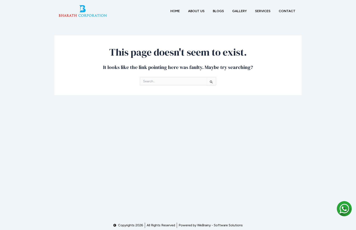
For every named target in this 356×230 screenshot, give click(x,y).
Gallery (239, 11)
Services (263, 11)
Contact (287, 11)
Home (175, 11)
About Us (196, 11)
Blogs (218, 11)
